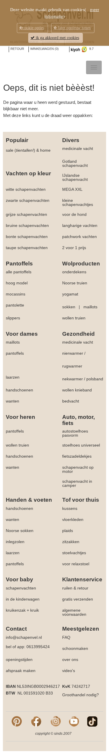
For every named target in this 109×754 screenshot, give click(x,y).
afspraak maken (20, 670)
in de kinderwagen (23, 599)
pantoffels (15, 353)
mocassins (15, 294)
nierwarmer (72, 353)
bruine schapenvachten (27, 225)
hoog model (17, 283)
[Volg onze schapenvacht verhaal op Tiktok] (92, 721)
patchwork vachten (79, 236)
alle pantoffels (18, 272)
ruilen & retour (75, 588)
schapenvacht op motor (78, 469)
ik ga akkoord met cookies (57, 38)
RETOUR (17, 48)
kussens (69, 508)
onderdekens (74, 272)
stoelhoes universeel (81, 445)
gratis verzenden (77, 599)
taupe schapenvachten (27, 247)
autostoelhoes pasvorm (75, 433)
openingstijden (19, 659)
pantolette (15, 305)
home (45, 150)
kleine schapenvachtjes (77, 202)
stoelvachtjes (74, 552)
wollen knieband (77, 390)
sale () (20, 150)
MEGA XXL (72, 189)
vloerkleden (72, 519)
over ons (70, 659)
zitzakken (70, 541)
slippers (13, 318)
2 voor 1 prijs (74, 247)
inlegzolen (15, 541)
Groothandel (73, 694)
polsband (94, 379)
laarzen (12, 377)
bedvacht (70, 401)
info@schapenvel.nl (24, 637)
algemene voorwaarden (74, 612)
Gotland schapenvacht (75, 163)
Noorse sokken (19, 530)
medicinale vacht (77, 148)
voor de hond (74, 214)
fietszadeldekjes (77, 456)
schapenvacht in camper (77, 483)
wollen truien (73, 318)
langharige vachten (79, 225)
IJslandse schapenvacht (75, 177)
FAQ (66, 637)
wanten (12, 401)
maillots (90, 307)
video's (68, 670)
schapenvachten (21, 588)
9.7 (91, 48)
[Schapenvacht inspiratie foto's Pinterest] (17, 721)
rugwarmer (72, 366)
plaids (67, 530)
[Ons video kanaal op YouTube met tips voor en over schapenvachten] (74, 721)
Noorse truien (74, 283)
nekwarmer (72, 379)
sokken (68, 307)
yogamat (70, 294)
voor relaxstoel (75, 563)
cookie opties (33, 28)
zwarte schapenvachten (27, 200)
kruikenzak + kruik (22, 610)
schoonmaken (75, 648)
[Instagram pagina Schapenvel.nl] (56, 721)
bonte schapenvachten (27, 236)
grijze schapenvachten (26, 214)
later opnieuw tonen (74, 28)
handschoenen (19, 390)
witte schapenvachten (26, 189)
